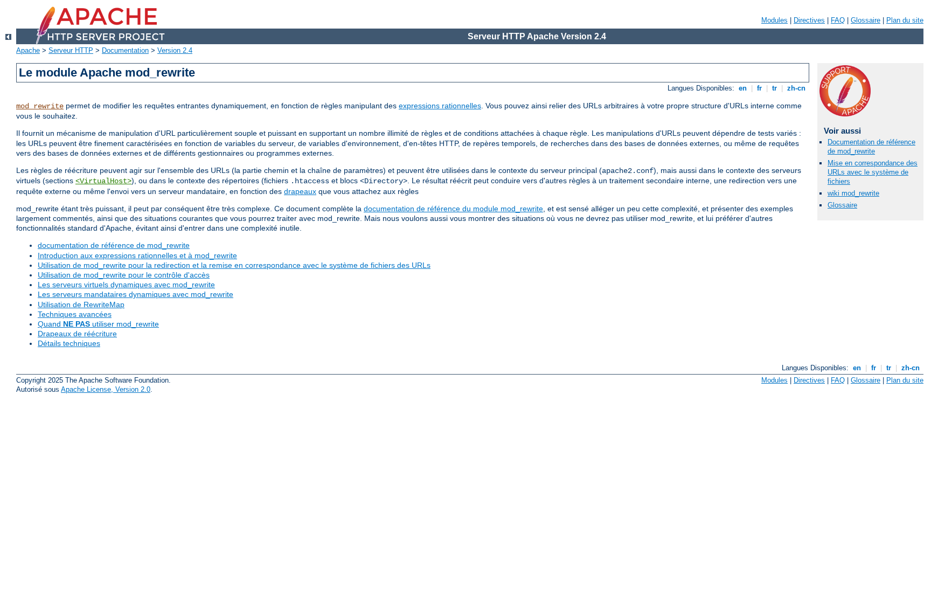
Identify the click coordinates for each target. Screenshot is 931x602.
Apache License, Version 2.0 (105, 389)
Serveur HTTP (70, 50)
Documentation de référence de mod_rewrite (871, 146)
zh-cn (796, 88)
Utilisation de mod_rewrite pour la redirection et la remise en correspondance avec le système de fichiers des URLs (234, 265)
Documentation (125, 50)
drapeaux (300, 191)
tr (774, 88)
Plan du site (904, 20)
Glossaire (865, 20)
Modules (774, 20)
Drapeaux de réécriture (77, 333)
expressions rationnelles (440, 105)
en (743, 88)
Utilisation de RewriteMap (81, 304)
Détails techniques (69, 343)
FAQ (838, 20)
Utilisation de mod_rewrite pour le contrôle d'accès (124, 275)
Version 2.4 (174, 50)
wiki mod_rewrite (853, 193)
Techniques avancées (75, 314)
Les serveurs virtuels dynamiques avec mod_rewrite (126, 284)
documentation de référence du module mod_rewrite (453, 208)
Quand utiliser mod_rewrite (98, 324)
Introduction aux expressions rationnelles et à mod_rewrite (137, 255)
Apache (28, 50)
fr (759, 88)
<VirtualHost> (103, 181)
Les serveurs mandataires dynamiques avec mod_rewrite (135, 294)
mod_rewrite (40, 106)
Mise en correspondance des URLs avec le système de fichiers (873, 172)
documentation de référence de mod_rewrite (114, 245)
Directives (809, 20)
